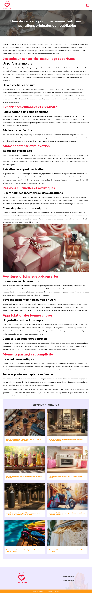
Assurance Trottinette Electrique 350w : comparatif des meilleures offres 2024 (67, 513)
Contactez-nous (68, 580)
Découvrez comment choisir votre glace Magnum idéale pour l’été (24, 476)
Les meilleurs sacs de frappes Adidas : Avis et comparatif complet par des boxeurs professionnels (24, 513)
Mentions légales (68, 576)
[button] (87, 5)
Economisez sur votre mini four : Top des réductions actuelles (65, 476)
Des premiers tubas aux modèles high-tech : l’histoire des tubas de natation (24, 550)
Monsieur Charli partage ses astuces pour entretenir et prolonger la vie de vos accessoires (23, 439)
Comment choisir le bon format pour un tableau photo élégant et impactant (66, 439)
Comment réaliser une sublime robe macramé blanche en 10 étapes (67, 550)
